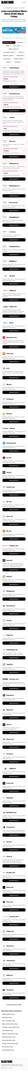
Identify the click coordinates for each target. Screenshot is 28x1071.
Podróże (9, 62)
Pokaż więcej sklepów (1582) (14, 1004)
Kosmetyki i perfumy (10, 52)
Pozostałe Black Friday (8, 1050)
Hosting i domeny (19, 58)
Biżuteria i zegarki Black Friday (10, 1033)
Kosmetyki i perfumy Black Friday (10, 1027)
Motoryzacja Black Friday (8, 1037)
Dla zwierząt (7, 58)
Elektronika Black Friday (8, 1014)
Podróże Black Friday (7, 1046)
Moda (8, 45)
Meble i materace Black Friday (10, 1024)
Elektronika (21, 42)
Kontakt (24, 2)
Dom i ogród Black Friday (8, 1020)
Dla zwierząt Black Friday (8, 1040)
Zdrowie (21, 52)
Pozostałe (18, 62)
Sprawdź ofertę (13, 87)
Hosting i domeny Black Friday (10, 1043)
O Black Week (4, 1068)
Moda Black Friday (7, 1017)
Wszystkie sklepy (9, 42)
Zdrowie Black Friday (7, 1030)
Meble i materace (14, 49)
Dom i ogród (18, 45)
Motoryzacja (21, 55)
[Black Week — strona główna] (7, 2)
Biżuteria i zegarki (8, 55)
